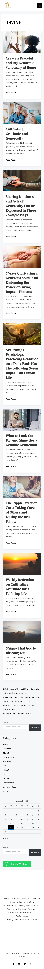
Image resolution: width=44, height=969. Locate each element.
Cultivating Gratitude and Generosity (17, 134)
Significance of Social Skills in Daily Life (21, 689)
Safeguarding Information (14, 693)
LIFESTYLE (8, 774)
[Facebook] (14, 964)
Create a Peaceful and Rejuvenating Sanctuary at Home (21, 63)
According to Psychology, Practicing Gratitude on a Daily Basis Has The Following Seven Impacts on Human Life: (22, 363)
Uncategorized (9, 787)
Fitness (6, 766)
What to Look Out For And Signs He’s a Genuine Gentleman (21, 440)
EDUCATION (8, 757)
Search (5, 723)
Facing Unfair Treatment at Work (18, 713)
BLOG (5, 744)
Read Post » (11, 92)
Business (7, 749)
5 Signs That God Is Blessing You (21, 650)
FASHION (7, 761)
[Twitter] (25, 964)
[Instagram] (30, 964)
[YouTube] (19, 964)
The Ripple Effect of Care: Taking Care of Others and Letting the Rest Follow (21, 512)
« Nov (5, 838)
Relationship (8, 783)
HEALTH (6, 770)
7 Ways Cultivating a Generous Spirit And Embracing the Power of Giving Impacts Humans (22, 282)
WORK (5, 791)
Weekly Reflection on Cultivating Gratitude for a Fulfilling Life (20, 586)
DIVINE (6, 753)
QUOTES (7, 778)
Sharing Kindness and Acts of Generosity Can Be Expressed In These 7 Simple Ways (21, 205)
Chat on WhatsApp (19, 864)
